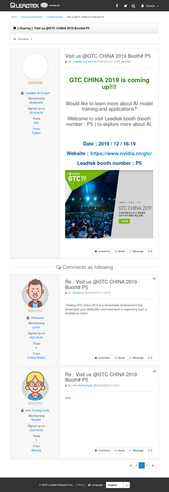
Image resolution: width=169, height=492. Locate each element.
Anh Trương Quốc (38, 410)
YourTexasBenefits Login (81, 332)
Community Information (32, 16)
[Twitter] (125, 5)
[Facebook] (118, 5)
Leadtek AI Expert (38, 93)
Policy (80, 484)
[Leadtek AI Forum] (35, 5)
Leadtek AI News (55, 16)
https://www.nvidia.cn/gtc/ (121, 153)
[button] (149, 5)
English (112, 485)
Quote (121, 251)
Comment (103, 251)
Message (138, 251)
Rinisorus (37, 317)
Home (14, 16)
